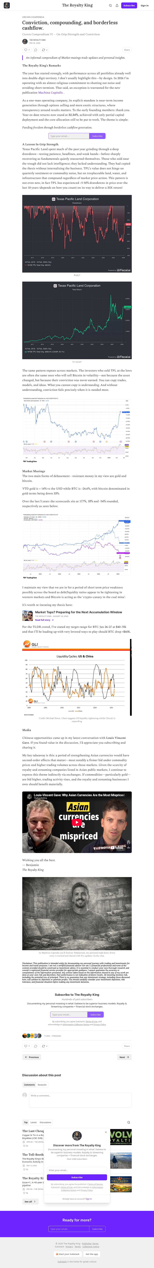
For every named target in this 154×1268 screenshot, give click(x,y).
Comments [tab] (29, 1084)
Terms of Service (95, 1184)
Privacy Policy (87, 1190)
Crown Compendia (33, 17)
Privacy (69, 1246)
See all (28, 1201)
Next (122, 1057)
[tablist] (35, 1085)
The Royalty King (37, 40)
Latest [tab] (34, 1122)
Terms (78, 1246)
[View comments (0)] (36, 50)
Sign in (145, 5)
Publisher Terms (90, 1243)
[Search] (110, 5)
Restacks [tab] (42, 1084)
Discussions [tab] (45, 1122)
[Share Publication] (117, 5)
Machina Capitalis (51, 92)
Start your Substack (69, 1254)
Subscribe (129, 5)
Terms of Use (66, 1187)
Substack (62, 1261)
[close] (105, 1132)
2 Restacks (56, 1035)
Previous (34, 1057)
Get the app (92, 1254)
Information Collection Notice (76, 1024)
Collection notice (91, 1246)
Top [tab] (26, 1122)
